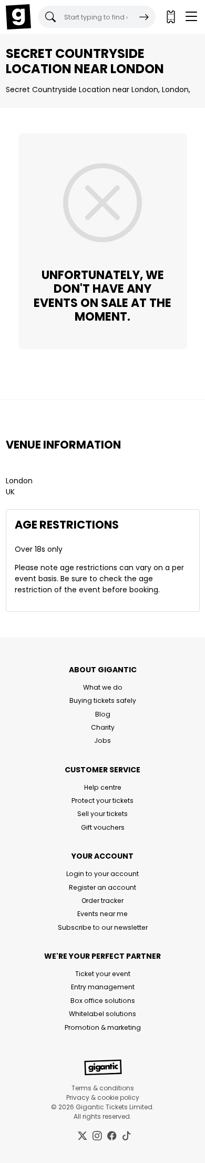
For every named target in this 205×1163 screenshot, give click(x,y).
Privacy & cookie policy (102, 1097)
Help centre (102, 787)
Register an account (102, 887)
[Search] (144, 16)
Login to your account (102, 873)
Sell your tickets (102, 813)
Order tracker (102, 900)
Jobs (102, 740)
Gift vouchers (103, 827)
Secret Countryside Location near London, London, (98, 89)
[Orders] (170, 17)
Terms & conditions (102, 1088)
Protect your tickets (102, 800)
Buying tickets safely (102, 700)
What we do (102, 687)
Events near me (102, 913)
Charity (103, 727)
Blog (102, 714)
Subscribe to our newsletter (103, 927)
